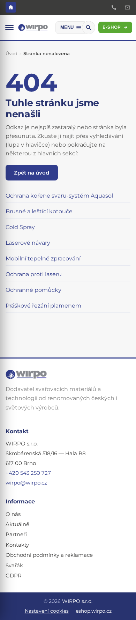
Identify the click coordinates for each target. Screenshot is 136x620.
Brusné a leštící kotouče (39, 211)
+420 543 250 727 (28, 473)
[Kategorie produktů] (9, 27)
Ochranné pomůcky (33, 290)
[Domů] (11, 7)
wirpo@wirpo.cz (26, 483)
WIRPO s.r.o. (77, 601)
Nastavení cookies (47, 611)
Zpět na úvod (31, 172)
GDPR (14, 576)
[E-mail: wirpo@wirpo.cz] (127, 7)
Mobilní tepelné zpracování (43, 258)
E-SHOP (115, 27)
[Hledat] (88, 27)
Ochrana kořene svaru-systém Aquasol (59, 195)
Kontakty (17, 545)
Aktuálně (17, 524)
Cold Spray (20, 227)
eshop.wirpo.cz (94, 611)
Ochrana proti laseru (34, 274)
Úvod (11, 53)
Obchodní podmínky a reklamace (49, 555)
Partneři (16, 534)
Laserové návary (28, 242)
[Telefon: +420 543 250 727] (114, 7)
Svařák (14, 565)
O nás (13, 514)
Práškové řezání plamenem (43, 305)
